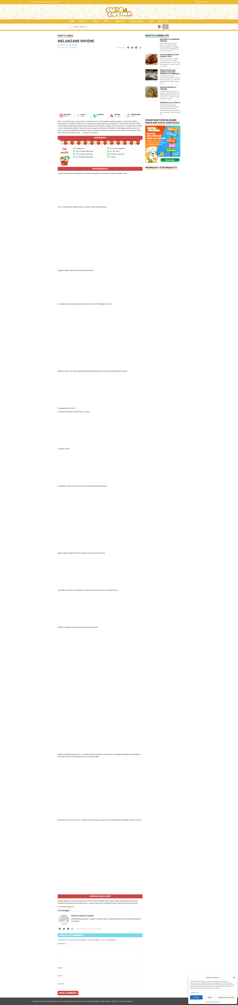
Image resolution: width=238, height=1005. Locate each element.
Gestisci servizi (195, 992)
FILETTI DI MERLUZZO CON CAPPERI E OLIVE (169, 55)
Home (72, 21)
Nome (60, 968)
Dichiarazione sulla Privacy (213, 1001)
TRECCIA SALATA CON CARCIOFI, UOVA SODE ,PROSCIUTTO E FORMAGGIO (170, 72)
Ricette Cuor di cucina (67, 45)
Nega (210, 997)
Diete (106, 21)
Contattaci (163, 21)
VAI (165, 27)
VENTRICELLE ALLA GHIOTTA (170, 103)
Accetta (196, 997)
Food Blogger (136, 21)
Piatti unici (65, 35)
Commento (62, 943)
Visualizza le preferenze (226, 997)
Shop (151, 21)
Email (60, 975)
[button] (234, 978)
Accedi (205, 2)
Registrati (198, 2)
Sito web (61, 983)
